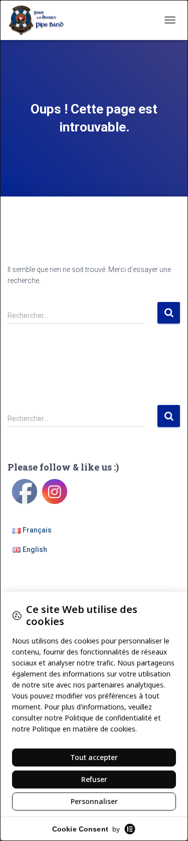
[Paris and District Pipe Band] (41, 20)
